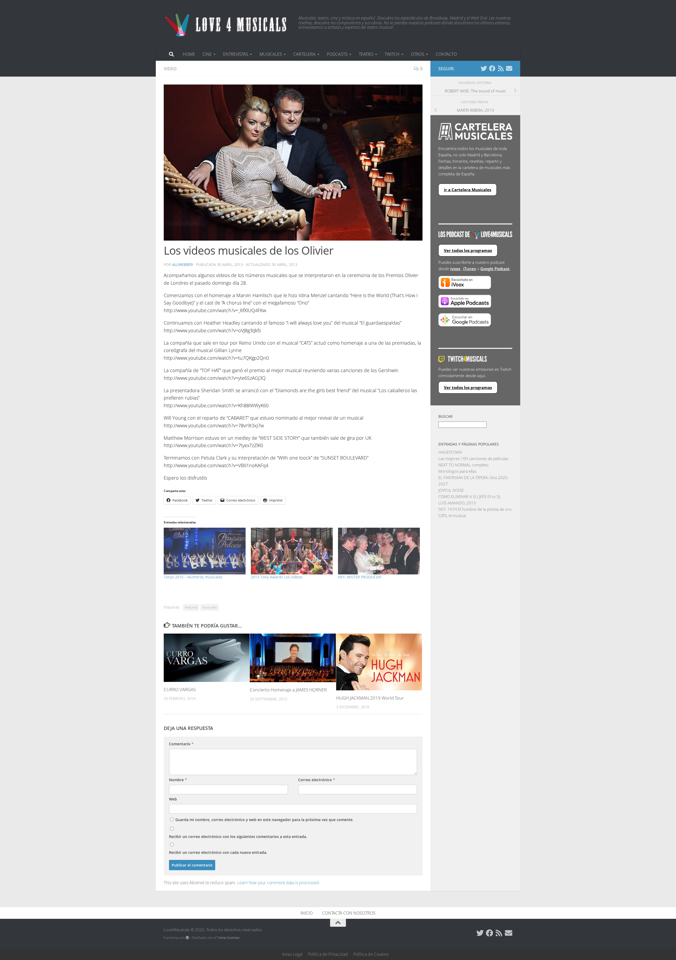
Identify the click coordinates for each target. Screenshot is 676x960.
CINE (207, 54)
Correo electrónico (316, 779)
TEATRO (366, 54)
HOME (189, 54)
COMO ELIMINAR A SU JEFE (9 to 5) (469, 496)
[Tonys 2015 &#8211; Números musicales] (205, 551)
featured (191, 607)
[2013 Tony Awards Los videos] (292, 551)
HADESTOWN (450, 452)
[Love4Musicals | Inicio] (226, 24)
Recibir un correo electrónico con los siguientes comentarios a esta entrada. (238, 836)
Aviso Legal (292, 954)
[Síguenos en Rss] (500, 68)
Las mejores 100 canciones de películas (473, 458)
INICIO (307, 913)
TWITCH (392, 54)
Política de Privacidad (328, 954)
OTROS (417, 54)
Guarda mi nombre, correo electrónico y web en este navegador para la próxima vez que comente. (264, 819)
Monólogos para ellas (457, 471)
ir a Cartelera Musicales (467, 189)
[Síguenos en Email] (509, 68)
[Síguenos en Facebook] (492, 68)
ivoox (455, 268)
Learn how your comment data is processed (278, 883)
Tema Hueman (228, 937)
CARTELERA (304, 54)
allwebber (182, 264)
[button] (293, 163)
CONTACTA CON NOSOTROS (348, 913)
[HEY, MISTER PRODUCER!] (379, 551)
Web (173, 799)
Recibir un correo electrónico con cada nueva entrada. (218, 852)
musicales (209, 607)
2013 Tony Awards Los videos (276, 576)
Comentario (181, 743)
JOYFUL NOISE (451, 490)
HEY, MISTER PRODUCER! (360, 576)
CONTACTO (446, 54)
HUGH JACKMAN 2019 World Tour (370, 698)
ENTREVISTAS (235, 54)
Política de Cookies (371, 954)
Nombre (178, 779)
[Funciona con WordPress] (187, 937)
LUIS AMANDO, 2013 (457, 502)
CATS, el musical (452, 515)
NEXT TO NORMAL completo (463, 464)
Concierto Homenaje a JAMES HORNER (288, 690)
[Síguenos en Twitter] (484, 68)
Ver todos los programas (468, 250)
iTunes (469, 268)
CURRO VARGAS (180, 689)
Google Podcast (494, 268)
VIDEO (170, 69)
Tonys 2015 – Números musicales (193, 576)
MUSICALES (271, 54)
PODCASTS (337, 54)
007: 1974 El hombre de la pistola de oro (474, 509)
